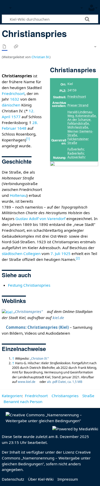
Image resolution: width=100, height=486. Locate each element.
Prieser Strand (77, 105)
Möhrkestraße (77, 127)
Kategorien (12, 395)
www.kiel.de (26, 382)
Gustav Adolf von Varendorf (40, 218)
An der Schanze (79, 119)
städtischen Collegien (21, 253)
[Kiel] (7, 311)
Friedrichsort (76, 96)
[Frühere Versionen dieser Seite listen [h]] (82, 47)
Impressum (67, 479)
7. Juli (55, 253)
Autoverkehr (76, 157)
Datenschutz (13, 479)
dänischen (11, 104)
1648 (21, 128)
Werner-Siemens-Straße (80, 133)
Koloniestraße (85, 116)
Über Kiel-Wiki (41, 479)
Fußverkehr (75, 149)
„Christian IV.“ (39, 358)
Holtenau (18, 195)
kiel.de (58, 317)
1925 (66, 253)
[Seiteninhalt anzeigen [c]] (4, 47)
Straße (88, 395)
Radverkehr (75, 153)
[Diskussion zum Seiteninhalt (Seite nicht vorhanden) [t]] (16, 47)
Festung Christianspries (29, 285)
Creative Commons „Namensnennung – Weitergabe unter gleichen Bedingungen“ (46, 457)
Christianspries (65, 395)
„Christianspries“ (28, 311)
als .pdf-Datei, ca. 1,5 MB (64, 382)
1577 (16, 116)
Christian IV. (40, 57)
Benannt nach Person (23, 401)
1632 (14, 99)
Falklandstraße (78, 123)
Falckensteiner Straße (78, 141)
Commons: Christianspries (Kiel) (37, 327)
